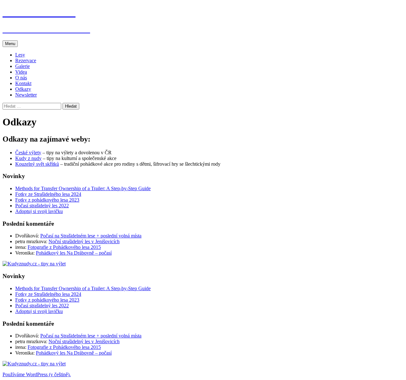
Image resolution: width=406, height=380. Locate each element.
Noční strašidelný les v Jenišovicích (84, 241)
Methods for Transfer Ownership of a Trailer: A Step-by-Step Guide (83, 188)
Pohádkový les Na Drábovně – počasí (74, 253)
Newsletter (26, 94)
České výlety (28, 152)
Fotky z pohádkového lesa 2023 (47, 200)
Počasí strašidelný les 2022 (42, 205)
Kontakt (23, 83)
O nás (21, 77)
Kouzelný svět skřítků (37, 164)
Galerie (22, 66)
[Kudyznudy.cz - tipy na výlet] (34, 263)
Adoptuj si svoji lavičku (39, 211)
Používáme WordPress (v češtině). (37, 374)
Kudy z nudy (28, 158)
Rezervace (25, 60)
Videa (21, 72)
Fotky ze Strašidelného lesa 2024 (48, 194)
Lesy (20, 54)
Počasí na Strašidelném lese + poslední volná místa (90, 235)
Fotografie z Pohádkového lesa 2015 (64, 247)
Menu (10, 43)
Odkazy (23, 89)
